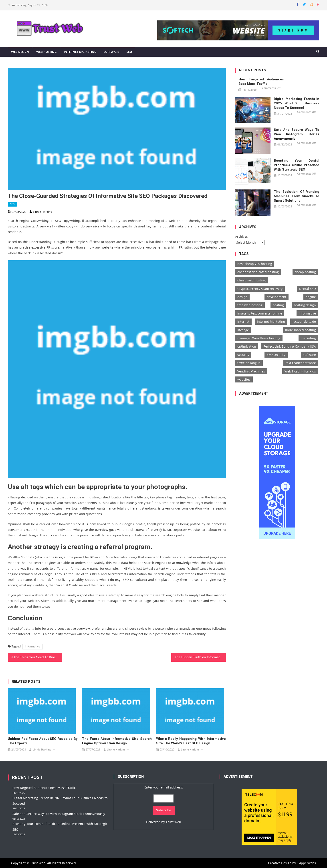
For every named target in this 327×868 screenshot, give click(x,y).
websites (243, 379)
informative (32, 646)
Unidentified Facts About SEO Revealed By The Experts (42, 741)
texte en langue (248, 363)
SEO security (276, 354)
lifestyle (243, 330)
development (276, 297)
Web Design (20, 52)
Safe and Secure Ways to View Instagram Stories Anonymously (296, 134)
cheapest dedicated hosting (258, 272)
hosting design (305, 305)
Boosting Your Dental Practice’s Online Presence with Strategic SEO (296, 165)
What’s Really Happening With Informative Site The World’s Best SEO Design (191, 741)
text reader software (301, 363)
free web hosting (249, 305)
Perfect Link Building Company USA (289, 346)
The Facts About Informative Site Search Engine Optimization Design (117, 741)
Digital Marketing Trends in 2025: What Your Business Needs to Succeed (296, 103)
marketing (308, 338)
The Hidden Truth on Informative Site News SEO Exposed (200, 657)
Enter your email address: (163, 787)
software (309, 354)
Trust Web (173, 822)
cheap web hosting (251, 280)
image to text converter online (259, 313)
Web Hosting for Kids (300, 371)
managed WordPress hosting (258, 338)
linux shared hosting (300, 330)
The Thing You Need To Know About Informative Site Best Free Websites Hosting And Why (38, 657)
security (243, 354)
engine (311, 297)
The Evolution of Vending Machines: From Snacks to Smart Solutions (296, 196)
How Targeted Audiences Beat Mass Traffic (261, 81)
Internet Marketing (80, 52)
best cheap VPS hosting (254, 264)
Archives (241, 236)
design (242, 297)
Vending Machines (251, 371)
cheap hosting (305, 272)
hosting (278, 305)
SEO (129, 52)
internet (243, 321)
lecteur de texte (304, 321)
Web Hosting (46, 52)
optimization (246, 346)
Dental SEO (307, 289)
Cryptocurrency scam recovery (260, 289)
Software (111, 52)
